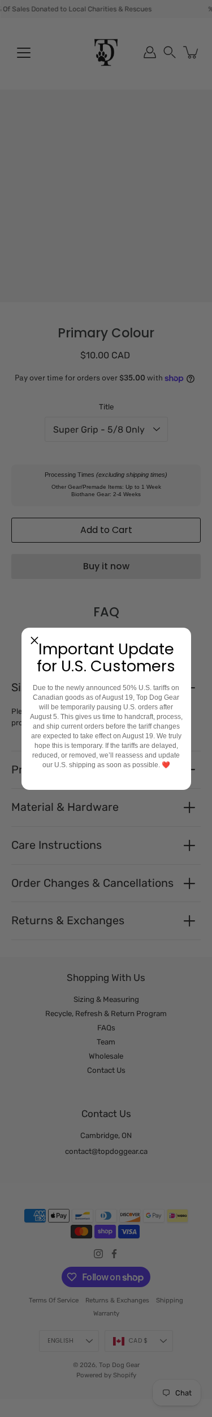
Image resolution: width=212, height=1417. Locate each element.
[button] (34, 640)
